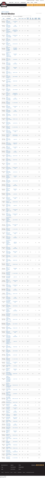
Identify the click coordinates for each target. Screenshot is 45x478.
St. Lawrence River (15, 22)
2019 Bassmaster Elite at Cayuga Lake (8, 328)
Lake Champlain (15, 26)
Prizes (28, 2)
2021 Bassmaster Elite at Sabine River (8, 260)
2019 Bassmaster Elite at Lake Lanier (8, 355)
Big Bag (30, 18)
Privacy (2, 472)
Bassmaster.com (4, 465)
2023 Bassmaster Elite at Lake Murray (8, 172)
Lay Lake (15, 163)
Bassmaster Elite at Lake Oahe (8, 366)
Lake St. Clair (15, 72)
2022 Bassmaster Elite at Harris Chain (8, 225)
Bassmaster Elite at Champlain (8, 405)
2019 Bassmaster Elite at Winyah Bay (8, 346)
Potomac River (15, 435)
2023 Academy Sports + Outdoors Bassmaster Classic (8, 176)
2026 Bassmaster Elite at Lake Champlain (8, 26)
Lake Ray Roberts (15, 242)
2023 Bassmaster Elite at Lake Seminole (8, 181)
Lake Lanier (15, 354)
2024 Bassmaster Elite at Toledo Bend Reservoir (8, 143)
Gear (2, 469)
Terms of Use (7, 472)
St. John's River (15, 127)
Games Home (11, 2)
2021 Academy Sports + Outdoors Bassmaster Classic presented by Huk (8, 243)
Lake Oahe (15, 365)
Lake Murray (15, 39)
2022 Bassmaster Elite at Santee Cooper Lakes (8, 214)
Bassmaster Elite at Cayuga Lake (8, 438)
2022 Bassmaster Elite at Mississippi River (8, 189)
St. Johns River (15, 102)
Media (24, 472)
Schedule (37, 0)
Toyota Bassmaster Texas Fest (8, 415)
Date (3, 18)
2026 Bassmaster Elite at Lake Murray (8, 39)
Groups (35, 2)
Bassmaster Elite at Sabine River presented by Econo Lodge (9, 373)
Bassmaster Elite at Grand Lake (8, 389)
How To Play (17, 2)
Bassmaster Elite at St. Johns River (8, 458)
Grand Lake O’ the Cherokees (15, 135)
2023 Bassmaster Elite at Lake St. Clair (9, 155)
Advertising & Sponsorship (30, 472)
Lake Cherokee (15, 427)
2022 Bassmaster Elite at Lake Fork (8, 205)
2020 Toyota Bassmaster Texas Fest (8, 277)
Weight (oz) (28, 18)
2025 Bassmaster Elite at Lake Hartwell (8, 89)
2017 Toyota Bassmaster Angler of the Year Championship (8, 398)
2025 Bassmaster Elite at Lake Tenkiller (8, 76)
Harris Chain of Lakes (15, 131)
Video (20, 465)
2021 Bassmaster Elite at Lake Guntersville (8, 248)
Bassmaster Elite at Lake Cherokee (8, 428)
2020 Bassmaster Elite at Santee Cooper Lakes (8, 285)
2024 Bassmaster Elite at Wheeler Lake (9, 119)
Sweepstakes (21, 467)
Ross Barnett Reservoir (15, 418)
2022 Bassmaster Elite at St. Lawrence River (8, 198)
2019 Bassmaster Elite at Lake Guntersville (8, 336)
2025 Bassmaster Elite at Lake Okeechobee (8, 98)
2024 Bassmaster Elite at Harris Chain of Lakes (8, 131)
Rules (32, 2)
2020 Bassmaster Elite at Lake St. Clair (9, 293)
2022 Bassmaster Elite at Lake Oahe (8, 194)
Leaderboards (23, 2)
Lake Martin (15, 59)
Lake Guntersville (15, 63)
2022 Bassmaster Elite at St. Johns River (8, 229)
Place (22, 18)
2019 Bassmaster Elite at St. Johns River (8, 359)
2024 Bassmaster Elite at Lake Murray (8, 123)
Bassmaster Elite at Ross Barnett (8, 418)
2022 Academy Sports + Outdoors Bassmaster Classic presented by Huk (8, 220)
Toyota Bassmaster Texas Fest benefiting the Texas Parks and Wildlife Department (8, 379)
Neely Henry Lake (15, 252)
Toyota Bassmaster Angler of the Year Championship (8, 319)
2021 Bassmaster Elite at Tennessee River (8, 269)
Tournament (8, 18)
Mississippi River (15, 68)
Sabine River (15, 159)
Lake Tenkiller (15, 76)
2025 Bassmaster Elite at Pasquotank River (8, 94)
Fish (25, 18)
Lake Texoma (15, 441)
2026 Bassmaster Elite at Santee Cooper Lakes (8, 35)
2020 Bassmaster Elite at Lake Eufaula (8, 306)
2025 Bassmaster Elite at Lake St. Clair (9, 72)
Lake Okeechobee (15, 98)
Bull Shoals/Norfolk (15, 451)
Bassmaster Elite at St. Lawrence (8, 408)
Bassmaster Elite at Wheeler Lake (9, 448)
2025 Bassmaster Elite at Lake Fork (8, 85)
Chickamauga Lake (15, 210)
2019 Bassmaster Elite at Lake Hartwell (8, 350)
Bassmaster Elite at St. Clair (9, 402)
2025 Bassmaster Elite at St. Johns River (8, 102)
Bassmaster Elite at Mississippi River (8, 369)
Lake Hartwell (15, 89)
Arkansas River (15, 43)
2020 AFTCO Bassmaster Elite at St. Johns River (8, 315)
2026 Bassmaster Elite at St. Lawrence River (8, 21)
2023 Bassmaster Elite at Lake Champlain (8, 151)
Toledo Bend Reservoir (15, 143)
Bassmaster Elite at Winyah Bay (8, 454)
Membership (19, 472)
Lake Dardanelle (15, 411)
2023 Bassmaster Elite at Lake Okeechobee (8, 185)
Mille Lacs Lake (15, 398)
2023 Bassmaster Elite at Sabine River (8, 159)
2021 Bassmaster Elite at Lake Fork (8, 256)
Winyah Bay (15, 346)
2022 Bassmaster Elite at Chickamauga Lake (8, 210)
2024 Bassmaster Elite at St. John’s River (8, 127)
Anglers (12, 465)
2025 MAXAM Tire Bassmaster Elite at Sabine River (8, 81)
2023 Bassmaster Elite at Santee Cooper (8, 168)
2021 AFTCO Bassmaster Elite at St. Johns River (8, 273)
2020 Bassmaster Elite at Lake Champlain (8, 297)
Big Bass (33, 18)
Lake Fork (15, 85)
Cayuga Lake (15, 438)
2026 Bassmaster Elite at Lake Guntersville (8, 63)
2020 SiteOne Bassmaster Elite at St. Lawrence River (8, 301)
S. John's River (15, 229)
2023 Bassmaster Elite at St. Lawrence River (8, 147)
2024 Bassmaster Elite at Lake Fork (8, 139)
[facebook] (37, 465)
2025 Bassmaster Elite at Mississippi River (8, 68)
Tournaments (13, 467)
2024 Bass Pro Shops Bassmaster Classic (8, 135)
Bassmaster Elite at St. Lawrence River (8, 362)
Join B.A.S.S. (42, 0)
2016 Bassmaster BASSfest (8, 441)
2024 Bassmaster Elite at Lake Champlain (8, 111)
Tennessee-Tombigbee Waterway (15, 48)
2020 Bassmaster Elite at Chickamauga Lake (8, 281)
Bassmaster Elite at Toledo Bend (8, 421)
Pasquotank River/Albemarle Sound (15, 30)
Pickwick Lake (15, 201)
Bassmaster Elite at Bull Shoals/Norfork (8, 451)
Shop (20, 469)
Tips (2, 467)
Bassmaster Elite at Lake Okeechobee (8, 424)
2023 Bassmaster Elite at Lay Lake (8, 163)
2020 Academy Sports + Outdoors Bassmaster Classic (8, 310)
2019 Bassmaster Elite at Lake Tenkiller (8, 324)
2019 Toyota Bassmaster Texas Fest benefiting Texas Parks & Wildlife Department (8, 341)
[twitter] (39, 465)
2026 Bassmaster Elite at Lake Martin (8, 59)
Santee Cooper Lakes (15, 35)
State (20, 18)
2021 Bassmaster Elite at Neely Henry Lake (8, 252)
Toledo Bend (15, 421)
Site (15, 18)
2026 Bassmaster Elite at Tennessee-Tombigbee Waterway (8, 48)
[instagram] (41, 465)
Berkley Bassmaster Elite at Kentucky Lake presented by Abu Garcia (8, 385)
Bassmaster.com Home (30, 0)
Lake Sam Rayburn (15, 415)
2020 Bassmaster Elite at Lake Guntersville (8, 289)
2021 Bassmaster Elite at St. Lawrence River (8, 233)
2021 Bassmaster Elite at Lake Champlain (8, 237)
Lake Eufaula (15, 305)
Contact (15, 472)
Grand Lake (15, 389)
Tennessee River (15, 54)
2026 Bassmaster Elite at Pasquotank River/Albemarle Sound (9, 30)
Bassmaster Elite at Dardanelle (8, 411)
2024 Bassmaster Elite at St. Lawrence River (8, 106)
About (11, 472)
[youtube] (43, 465)
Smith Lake (15, 114)
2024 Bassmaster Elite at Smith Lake (8, 115)
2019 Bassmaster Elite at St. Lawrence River (8, 332)
